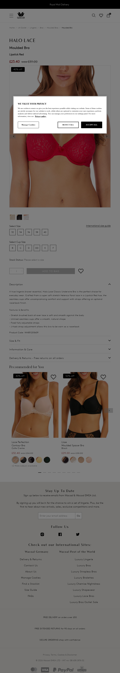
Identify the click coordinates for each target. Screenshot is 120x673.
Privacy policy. (40, 116)
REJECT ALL (68, 125)
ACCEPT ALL (92, 125)
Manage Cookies (28, 125)
